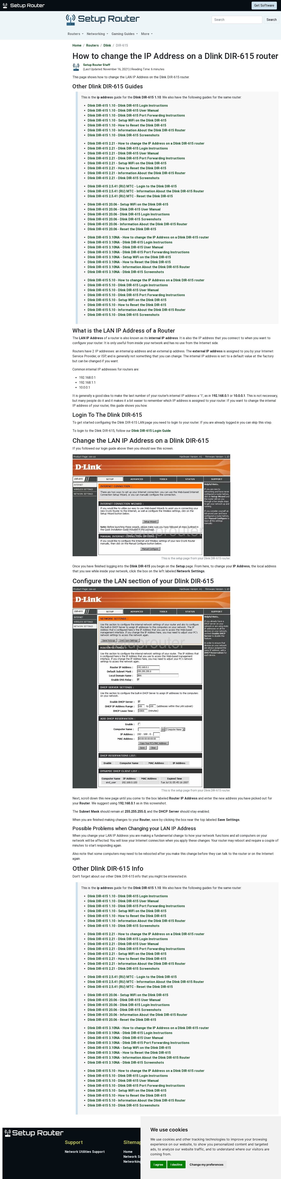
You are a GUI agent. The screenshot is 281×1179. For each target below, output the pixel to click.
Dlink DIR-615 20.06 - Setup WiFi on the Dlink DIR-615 (128, 204)
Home (76, 45)
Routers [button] (74, 34)
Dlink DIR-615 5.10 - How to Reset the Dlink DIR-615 (127, 305)
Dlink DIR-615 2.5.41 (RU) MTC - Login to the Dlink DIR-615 (132, 186)
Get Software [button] (264, 5)
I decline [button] (176, 1164)
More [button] (145, 34)
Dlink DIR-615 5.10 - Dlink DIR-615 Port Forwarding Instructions (136, 295)
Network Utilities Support (85, 1152)
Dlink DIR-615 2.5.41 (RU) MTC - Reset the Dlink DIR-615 (130, 196)
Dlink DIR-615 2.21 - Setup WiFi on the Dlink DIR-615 (127, 163)
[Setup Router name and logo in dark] (103, 20)
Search (272, 20)
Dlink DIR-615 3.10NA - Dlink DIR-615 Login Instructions (130, 242)
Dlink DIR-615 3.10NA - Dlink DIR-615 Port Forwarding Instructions (138, 252)
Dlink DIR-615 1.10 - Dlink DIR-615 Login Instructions (128, 106)
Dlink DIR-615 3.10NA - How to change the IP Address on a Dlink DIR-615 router (148, 237)
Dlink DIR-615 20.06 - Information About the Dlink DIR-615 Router (137, 224)
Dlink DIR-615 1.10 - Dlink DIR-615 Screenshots (123, 135)
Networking (83, 5)
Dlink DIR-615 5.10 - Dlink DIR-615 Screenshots (123, 315)
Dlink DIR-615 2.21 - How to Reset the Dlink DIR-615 (127, 168)
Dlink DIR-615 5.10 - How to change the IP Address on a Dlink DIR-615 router (146, 280)
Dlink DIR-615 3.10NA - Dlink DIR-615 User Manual (125, 247)
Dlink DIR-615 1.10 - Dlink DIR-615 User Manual (123, 110)
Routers (64, 5)
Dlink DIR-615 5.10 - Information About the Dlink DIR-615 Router (137, 310)
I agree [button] (158, 1164)
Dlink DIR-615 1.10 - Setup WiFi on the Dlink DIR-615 (127, 120)
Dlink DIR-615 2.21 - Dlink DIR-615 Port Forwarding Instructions (136, 158)
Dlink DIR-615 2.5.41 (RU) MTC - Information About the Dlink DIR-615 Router (146, 191)
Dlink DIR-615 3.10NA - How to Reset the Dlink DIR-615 (129, 262)
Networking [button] (96, 34)
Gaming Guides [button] (123, 34)
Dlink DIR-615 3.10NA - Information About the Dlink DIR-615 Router (139, 267)
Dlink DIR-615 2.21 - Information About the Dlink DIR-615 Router (137, 173)
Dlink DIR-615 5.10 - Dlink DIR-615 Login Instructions (128, 285)
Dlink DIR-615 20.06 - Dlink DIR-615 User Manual (124, 209)
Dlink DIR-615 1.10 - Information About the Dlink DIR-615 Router (137, 130)
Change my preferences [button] (206, 1164)
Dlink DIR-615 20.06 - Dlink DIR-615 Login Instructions (129, 214)
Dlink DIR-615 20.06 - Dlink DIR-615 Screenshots (124, 219)
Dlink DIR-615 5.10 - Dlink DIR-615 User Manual (123, 290)
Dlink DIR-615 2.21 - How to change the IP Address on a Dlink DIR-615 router (146, 143)
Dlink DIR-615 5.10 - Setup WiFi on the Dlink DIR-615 (127, 300)
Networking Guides (138, 1162)
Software (102, 5)
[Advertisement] (36, 101)
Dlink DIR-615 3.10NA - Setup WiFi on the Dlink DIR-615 (129, 257)
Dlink (107, 45)
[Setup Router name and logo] (24, 5)
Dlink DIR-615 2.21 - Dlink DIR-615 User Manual (123, 153)
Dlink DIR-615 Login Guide (151, 431)
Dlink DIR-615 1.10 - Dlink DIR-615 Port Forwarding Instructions (136, 115)
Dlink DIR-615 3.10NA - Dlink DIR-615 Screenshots (126, 272)
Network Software (137, 1157)
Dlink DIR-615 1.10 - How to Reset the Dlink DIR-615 (127, 125)
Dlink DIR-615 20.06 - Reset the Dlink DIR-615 (122, 229)
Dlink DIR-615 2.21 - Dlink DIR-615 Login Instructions (128, 148)
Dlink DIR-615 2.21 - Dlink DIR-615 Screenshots (123, 178)
